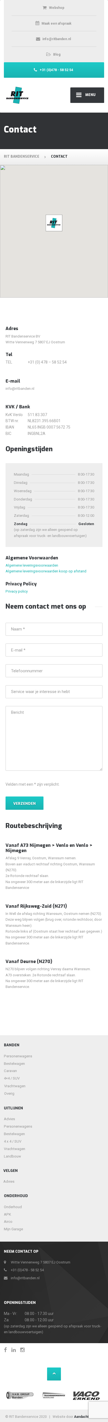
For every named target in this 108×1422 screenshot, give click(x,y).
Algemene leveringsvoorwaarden (32, 565)
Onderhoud (13, 1207)
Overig (9, 1093)
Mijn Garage (13, 1229)
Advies (9, 1119)
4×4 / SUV (12, 1078)
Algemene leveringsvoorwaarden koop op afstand (46, 571)
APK (7, 1214)
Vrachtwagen (11, 1086)
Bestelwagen (14, 1064)
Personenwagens (18, 1056)
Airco (8, 1221)
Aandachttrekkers (88, 1417)
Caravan (10, 1071)
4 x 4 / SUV (12, 1141)
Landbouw (12, 1156)
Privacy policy (17, 591)
